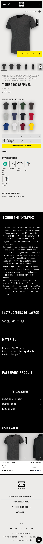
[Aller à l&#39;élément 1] (4, 67)
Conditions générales (32, 537)
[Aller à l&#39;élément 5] (33, 67)
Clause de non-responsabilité (21, 540)
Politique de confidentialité (13, 537)
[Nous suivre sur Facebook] (11, 528)
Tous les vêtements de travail (29, 75)
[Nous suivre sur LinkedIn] (32, 528)
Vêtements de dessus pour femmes (19, 77)
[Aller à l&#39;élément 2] (11, 67)
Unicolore (5, 77)
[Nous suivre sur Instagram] (16, 528)
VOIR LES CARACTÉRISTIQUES (11, 193)
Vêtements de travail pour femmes (26, 79)
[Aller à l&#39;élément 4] (26, 67)
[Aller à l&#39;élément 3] (18, 67)
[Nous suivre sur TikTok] (27, 528)
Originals (5, 75)
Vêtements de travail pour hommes (13, 80)
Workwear (27, 80)
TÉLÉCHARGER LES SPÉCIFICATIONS (13, 197)
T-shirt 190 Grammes (9, 463)
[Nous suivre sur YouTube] (21, 528)
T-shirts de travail (14, 75)
